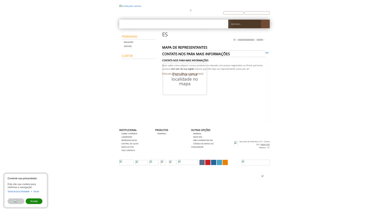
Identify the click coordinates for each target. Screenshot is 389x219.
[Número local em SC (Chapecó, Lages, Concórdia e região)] (248, 4)
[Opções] (16, 202)
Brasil (259, 40)
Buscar (265, 24)
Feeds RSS (197, 137)
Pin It (208, 162)
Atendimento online (235, 13)
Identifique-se (249, 8)
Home (126, 24)
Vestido (128, 46)
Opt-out (36, 192)
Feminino (129, 36)
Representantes (163, 24)
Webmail (197, 133)
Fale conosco (216, 24)
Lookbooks (126, 137)
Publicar (213, 162)
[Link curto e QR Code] (9, 210)
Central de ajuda (190, 24)
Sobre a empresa (129, 133)
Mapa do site (127, 147)
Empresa (142, 24)
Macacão (128, 42)
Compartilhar (202, 162)
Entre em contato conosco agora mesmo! (182, 73)
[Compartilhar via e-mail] (225, 162)
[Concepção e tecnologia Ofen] (265, 176)
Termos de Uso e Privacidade (203, 175)
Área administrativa (203, 140)
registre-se (265, 8)
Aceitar (34, 202)
